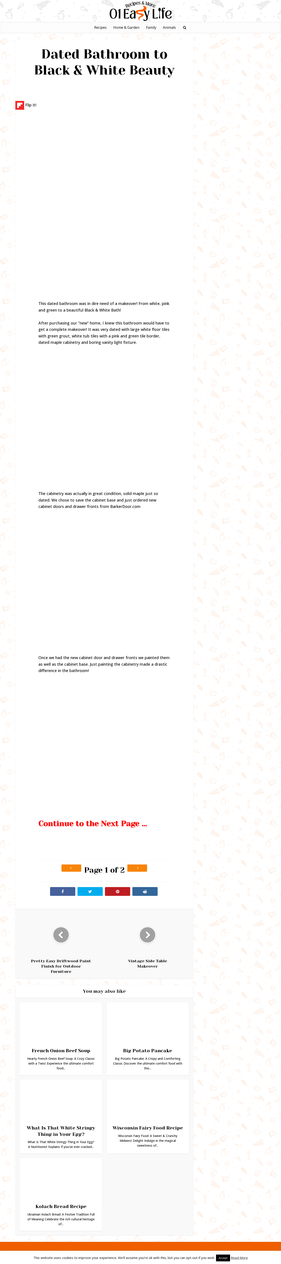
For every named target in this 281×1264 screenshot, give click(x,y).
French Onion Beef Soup (61, 1050)
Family (151, 27)
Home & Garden (126, 27)
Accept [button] (223, 1258)
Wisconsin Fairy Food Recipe (148, 1128)
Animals (169, 27)
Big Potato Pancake (147, 1050)
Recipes (100, 27)
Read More (239, 1257)
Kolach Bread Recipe (61, 1206)
